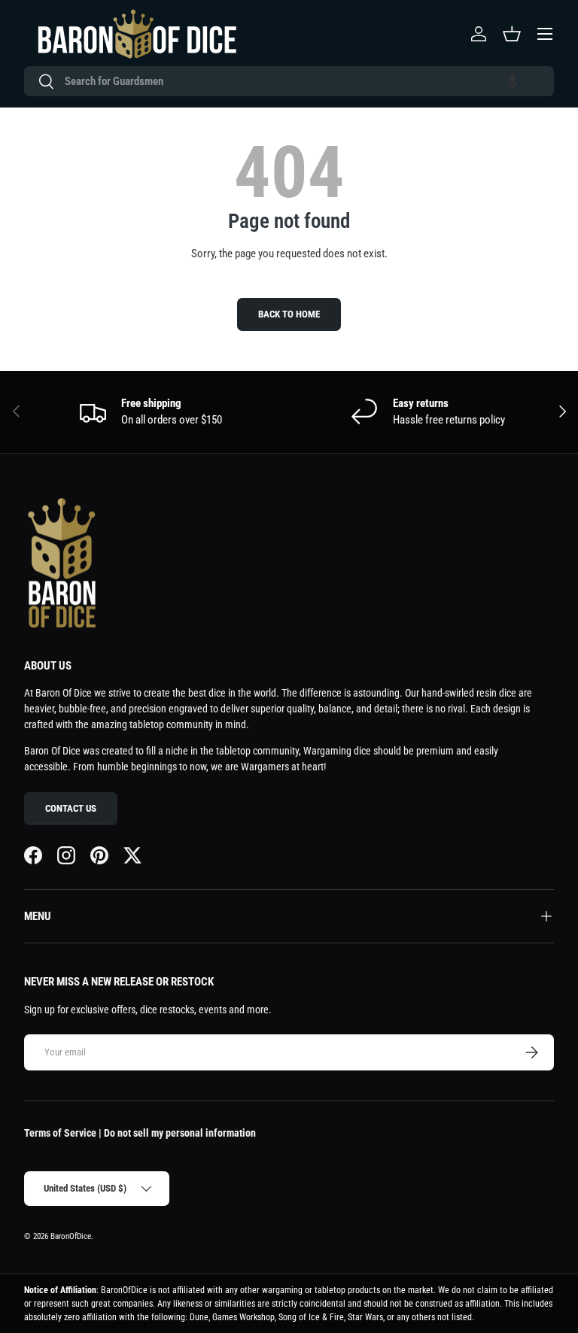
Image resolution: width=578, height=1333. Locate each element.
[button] (512, 81)
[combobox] (289, 81)
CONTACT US (70, 808)
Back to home (289, 314)
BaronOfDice (70, 1236)
